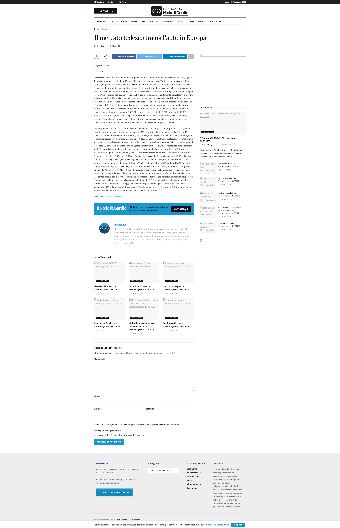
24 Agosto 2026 (171, 293)
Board (190, 480)
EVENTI (181, 21)
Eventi (104, 29)
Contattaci (192, 488)
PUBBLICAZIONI (215, 21)
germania (118, 197)
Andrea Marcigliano (209, 145)
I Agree (238, 524)
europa (109, 197)
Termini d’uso (193, 476)
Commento (99, 358)
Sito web (150, 408)
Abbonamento (194, 472)
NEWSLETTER (106, 10)
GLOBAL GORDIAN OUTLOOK (131, 21)
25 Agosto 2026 (136, 293)
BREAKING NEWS (104, 21)
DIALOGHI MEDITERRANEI (161, 21)
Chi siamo (111, 2)
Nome (98, 396)
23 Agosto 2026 (101, 330)
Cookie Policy (134, 519)
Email (97, 408)
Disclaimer (192, 469)
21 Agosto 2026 (171, 330)
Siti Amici (122, 2)
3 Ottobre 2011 (116, 46)
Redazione (101, 46)
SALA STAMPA (196, 21)
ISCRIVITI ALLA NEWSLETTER (114, 492)
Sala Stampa (102, 281)
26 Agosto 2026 (101, 293)
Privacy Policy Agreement (107, 430)
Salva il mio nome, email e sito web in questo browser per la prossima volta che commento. (138, 424)
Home (96, 29)
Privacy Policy (141, 434)
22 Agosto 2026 (136, 333)
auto (102, 197)
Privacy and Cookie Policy (217, 524)
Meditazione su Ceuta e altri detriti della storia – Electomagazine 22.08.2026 (141, 326)
